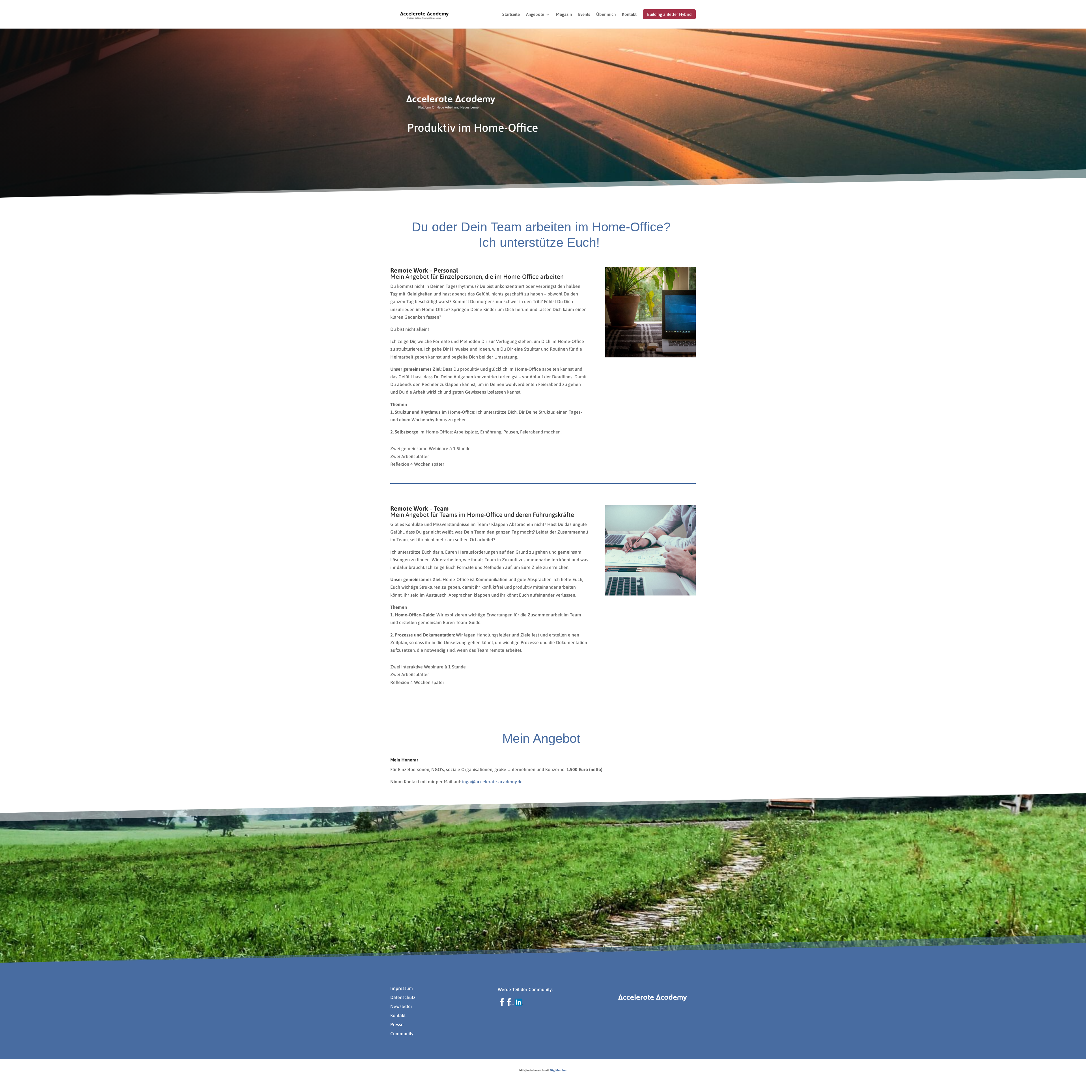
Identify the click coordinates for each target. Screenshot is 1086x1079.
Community (401, 1033)
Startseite (511, 14)
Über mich (606, 14)
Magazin (564, 14)
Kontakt (629, 14)
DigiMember (558, 1070)
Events (584, 14)
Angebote (535, 14)
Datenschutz (402, 997)
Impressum (401, 988)
